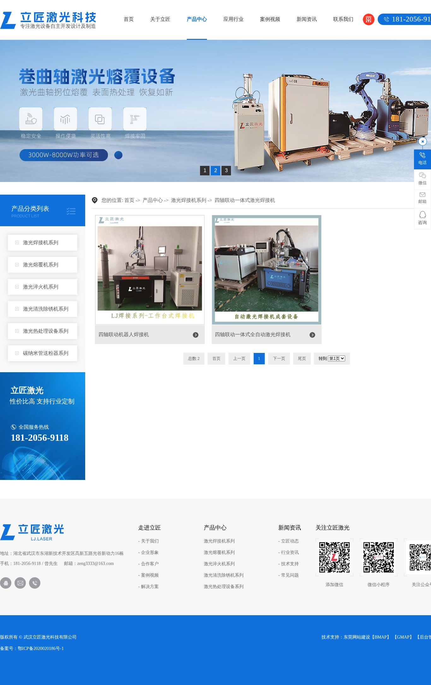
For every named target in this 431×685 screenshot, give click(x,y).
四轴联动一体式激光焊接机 (245, 200)
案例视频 (270, 19)
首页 (129, 19)
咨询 (422, 222)
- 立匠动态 (288, 541)
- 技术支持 (288, 564)
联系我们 (343, 19)
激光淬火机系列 (40, 286)
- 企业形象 (148, 552)
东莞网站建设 (357, 637)
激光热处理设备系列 (45, 331)
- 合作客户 (148, 564)
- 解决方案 (148, 587)
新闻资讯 (307, 19)
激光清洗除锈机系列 (45, 309)
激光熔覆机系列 (40, 264)
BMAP (381, 637)
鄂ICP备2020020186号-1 (41, 648)
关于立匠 (160, 19)
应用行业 (233, 19)
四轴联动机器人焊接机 (123, 334)
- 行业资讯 (288, 552)
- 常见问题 (288, 575)
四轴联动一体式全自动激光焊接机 (253, 334)
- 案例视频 (148, 575)
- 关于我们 (148, 541)
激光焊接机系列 (40, 242)
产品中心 (197, 19)
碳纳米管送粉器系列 (45, 353)
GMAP (403, 637)
